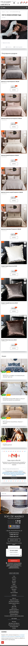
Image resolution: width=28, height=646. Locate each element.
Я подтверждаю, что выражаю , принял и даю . (14, 509)
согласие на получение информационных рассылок (15, 511)
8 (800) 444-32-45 (5, 4)
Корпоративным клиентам (14, 625)
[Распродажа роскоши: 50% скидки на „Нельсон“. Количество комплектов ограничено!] (14, 388)
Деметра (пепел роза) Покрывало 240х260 (11, 118)
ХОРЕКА (14, 628)
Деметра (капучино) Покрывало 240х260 (11, 229)
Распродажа (14, 586)
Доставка (14, 581)
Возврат (14, 582)
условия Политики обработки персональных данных (13, 473)
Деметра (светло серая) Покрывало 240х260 (12, 192)
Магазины (14, 621)
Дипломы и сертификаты (14, 623)
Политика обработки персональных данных (14, 612)
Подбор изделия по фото (14, 603)
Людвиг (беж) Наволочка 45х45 (9, 340)
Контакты (14, 577)
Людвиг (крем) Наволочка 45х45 (9, 266)
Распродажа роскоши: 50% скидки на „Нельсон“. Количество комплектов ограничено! (14, 399)
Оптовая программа (14, 626)
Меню (4, 7)
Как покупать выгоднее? (14, 601)
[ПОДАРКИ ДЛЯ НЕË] (14, 434)
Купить (14, 90)
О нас (14, 576)
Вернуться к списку (6, 42)
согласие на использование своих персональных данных (13, 507)
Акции (14, 584)
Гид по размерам (14, 592)
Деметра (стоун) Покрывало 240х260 (10, 81)
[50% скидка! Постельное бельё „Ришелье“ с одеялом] (14, 411)
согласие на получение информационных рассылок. (15, 475)
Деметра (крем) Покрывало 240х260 (10, 155)
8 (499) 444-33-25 (14, 534)
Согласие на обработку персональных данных (14, 616)
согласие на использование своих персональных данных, (13, 472)
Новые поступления (14, 600)
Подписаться (14, 478)
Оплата (14, 579)
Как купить (14, 589)
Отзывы (14, 591)
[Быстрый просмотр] (25, 61)
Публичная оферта (14, 614)
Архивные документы (14, 609)
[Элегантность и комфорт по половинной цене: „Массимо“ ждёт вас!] (14, 365)
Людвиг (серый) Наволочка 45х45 (9, 303)
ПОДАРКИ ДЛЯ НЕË (7, 445)
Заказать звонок (14, 540)
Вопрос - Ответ (14, 587)
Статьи (14, 604)
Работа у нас (14, 608)
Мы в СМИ (14, 606)
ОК (2, 642)
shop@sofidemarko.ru (14, 532)
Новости (14, 598)
